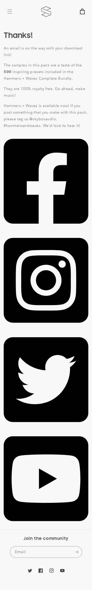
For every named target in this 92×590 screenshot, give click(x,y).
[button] (9, 11)
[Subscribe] (76, 552)
